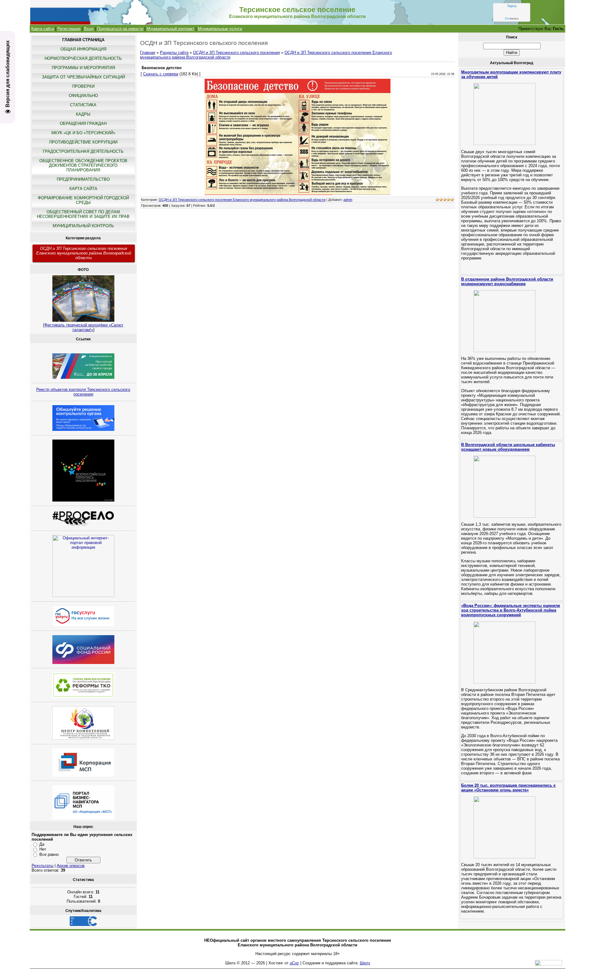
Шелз (365, 963)
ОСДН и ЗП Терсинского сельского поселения (236, 52)
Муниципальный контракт (170, 28)
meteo (511, 18)
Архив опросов (71, 865)
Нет (42, 849)
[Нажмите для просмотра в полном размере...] (297, 193)
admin (347, 199)
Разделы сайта (174, 52)
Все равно (49, 854)
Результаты (42, 865)
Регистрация (69, 28)
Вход (89, 28)
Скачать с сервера (160, 74)
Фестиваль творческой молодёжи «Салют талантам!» (83, 327)
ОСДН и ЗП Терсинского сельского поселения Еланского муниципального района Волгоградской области (83, 253)
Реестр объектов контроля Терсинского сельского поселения (83, 391)
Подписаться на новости (120, 28)
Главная (147, 52)
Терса (511, 6)
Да (41, 844)
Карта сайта (42, 28)
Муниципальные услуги (220, 28)
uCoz (294, 963)
